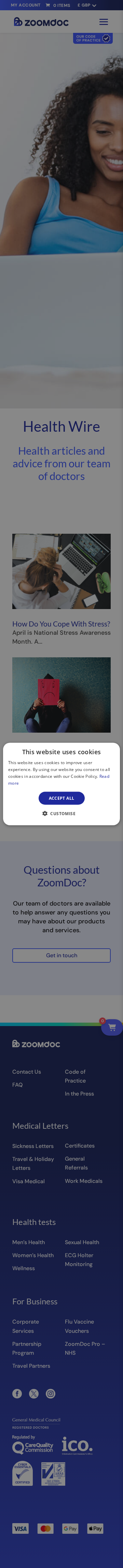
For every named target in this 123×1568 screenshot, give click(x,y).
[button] (61, 813)
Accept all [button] (61, 798)
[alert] (61, 784)
